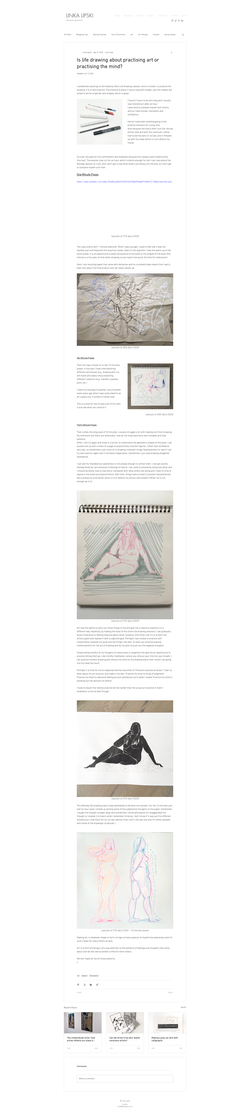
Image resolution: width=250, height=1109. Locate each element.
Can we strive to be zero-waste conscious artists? (124, 1039)
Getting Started (99, 34)
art (132, 34)
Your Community (118, 34)
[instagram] (172, 20)
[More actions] (171, 52)
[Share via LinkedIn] (91, 984)
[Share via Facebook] (78, 984)
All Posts (67, 34)
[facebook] (179, 20)
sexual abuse (170, 34)
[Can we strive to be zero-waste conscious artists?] (125, 1022)
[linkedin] (182, 20)
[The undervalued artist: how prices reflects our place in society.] (83, 1022)
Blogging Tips (82, 34)
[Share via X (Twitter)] (84, 984)
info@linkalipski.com (125, 1106)
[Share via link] (97, 984)
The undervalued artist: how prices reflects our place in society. (81, 1039)
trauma (156, 34)
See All (183, 1007)
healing (84, 976)
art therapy (143, 34)
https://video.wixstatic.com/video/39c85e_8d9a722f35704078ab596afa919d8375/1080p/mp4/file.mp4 (124, 182)
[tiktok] (175, 20)
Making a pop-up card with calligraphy (165, 1039)
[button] (183, 35)
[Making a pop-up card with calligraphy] (167, 1022)
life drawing (93, 976)
